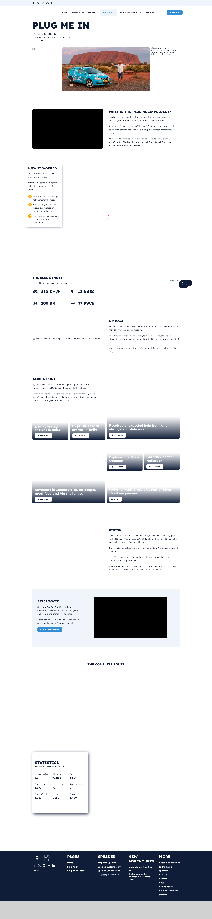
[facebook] (33, 3)
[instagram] (43, 3)
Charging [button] (186, 284)
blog (111, 351)
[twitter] (38, 3)
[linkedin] (52, 3)
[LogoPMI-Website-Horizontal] (43, 855)
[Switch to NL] (178, 3)
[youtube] (47, 3)
